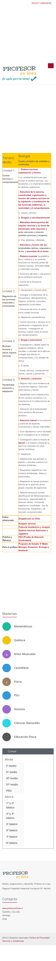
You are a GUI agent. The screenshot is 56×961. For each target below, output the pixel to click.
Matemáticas (23, 626)
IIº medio (11, 772)
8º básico (11, 843)
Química (19, 640)
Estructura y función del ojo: (33, 244)
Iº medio (11, 766)
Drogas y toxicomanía (31, 339)
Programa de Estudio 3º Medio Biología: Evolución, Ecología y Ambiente (34, 547)
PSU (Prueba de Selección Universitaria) (31, 538)
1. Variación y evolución (30, 378)
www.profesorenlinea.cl (12, 908)
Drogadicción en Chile (29, 518)
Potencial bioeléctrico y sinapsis (34, 526)
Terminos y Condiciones (13, 940)
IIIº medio (12, 778)
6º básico (11, 830)
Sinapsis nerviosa (27, 523)
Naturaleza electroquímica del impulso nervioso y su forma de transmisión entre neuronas (34, 225)
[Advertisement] (28, 34)
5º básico (11, 824)
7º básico (11, 836)
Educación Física (25, 737)
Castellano (21, 668)
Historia (19, 709)
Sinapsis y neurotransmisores (35, 217)
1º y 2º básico (10, 805)
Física (18, 681)
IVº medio (12, 784)
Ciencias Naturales (27, 723)
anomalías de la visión (38, 251)
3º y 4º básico (10, 816)
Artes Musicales (25, 654)
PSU (16, 695)
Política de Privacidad (39, 937)
